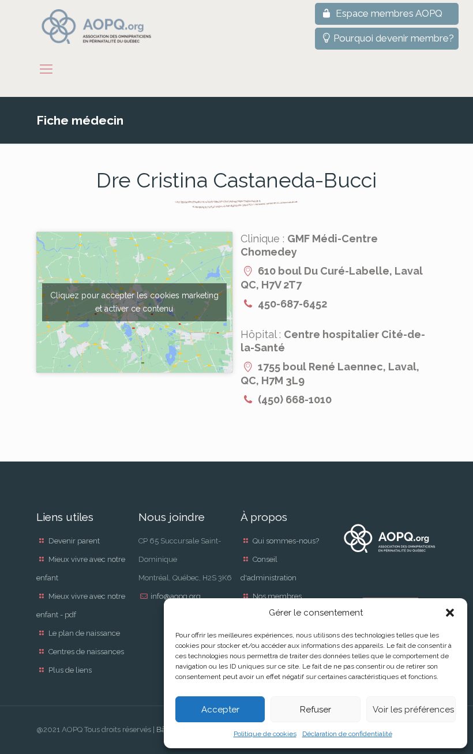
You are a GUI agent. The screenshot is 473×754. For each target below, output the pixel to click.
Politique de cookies (265, 734)
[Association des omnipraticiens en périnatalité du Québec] (96, 26)
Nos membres (277, 596)
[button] (450, 612)
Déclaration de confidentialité (347, 734)
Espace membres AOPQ (387, 13)
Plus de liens (70, 670)
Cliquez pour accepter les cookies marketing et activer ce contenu (134, 302)
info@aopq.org (176, 596)
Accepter (220, 709)
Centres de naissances (86, 651)
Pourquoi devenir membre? (393, 38)
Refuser (315, 709)
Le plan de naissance (84, 633)
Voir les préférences (413, 709)
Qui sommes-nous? (286, 541)
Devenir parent (74, 541)
